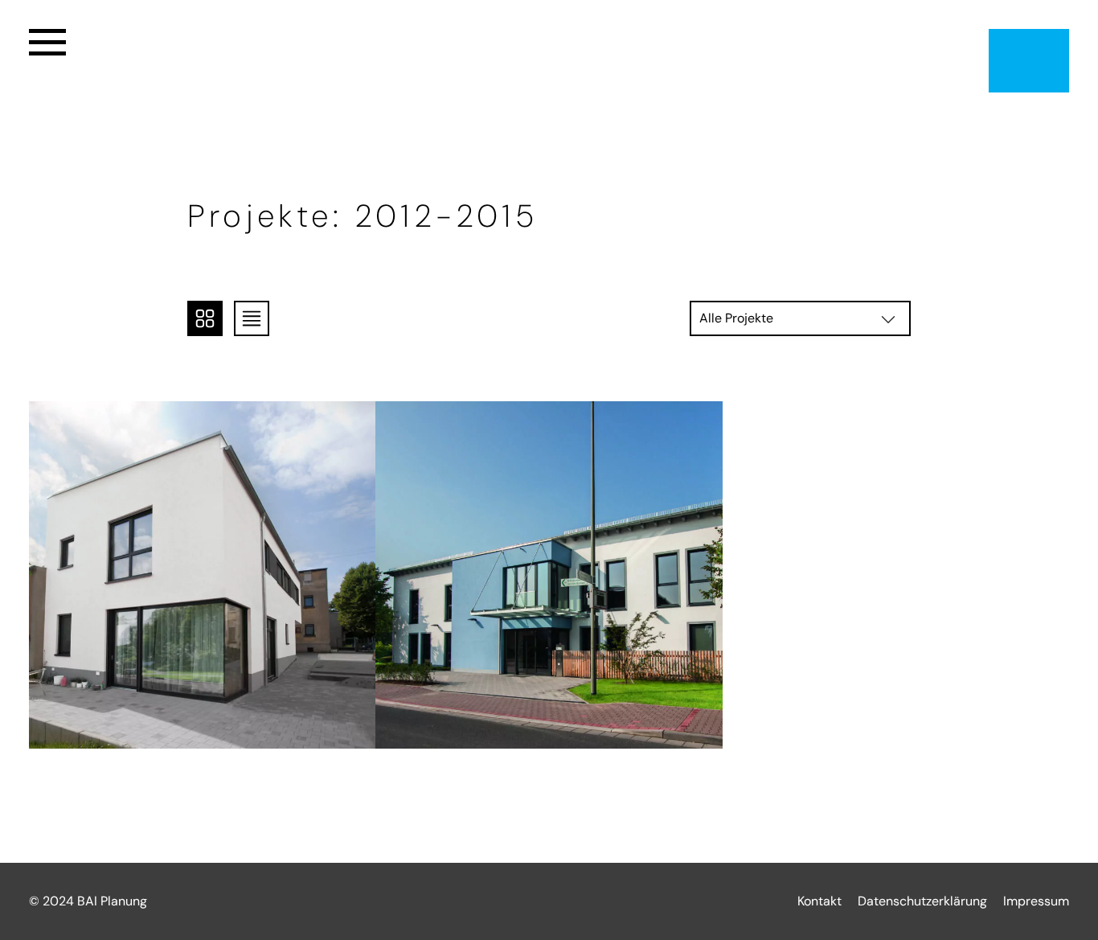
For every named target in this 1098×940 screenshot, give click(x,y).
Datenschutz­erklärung (922, 901)
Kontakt (819, 901)
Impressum (1036, 901)
